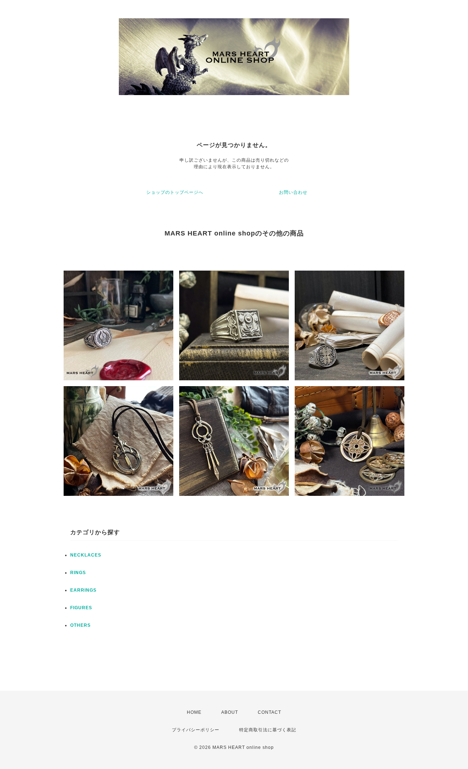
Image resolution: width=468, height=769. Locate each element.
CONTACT (269, 712)
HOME (194, 712)
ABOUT (229, 712)
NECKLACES (85, 555)
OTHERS (80, 625)
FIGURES (81, 607)
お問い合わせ (293, 192)
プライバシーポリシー (195, 729)
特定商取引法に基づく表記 (267, 729)
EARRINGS (83, 590)
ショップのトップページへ (174, 192)
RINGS (78, 572)
